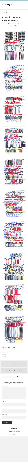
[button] (14, 434)
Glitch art (4, 354)
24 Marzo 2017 (5, 352)
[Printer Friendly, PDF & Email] (8, 347)
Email (4, 408)
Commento (5, 386)
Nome (4, 401)
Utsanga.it (14, 428)
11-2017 (4, 356)
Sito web (4, 414)
